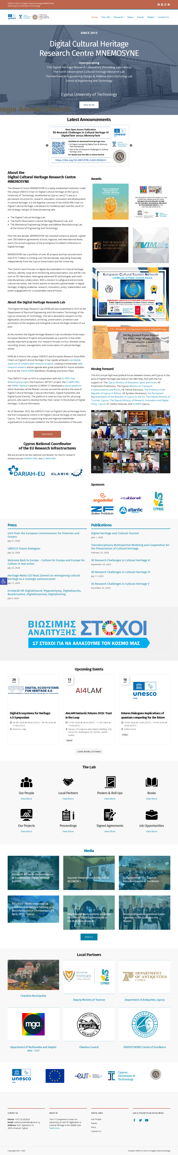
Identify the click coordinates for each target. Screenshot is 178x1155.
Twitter (162, 4)
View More (26, 798)
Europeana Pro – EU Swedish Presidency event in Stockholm (141, 879)
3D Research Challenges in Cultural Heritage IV (120, 572)
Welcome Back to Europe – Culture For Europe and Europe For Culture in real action (46, 562)
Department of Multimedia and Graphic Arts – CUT (33, 1048)
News (130, 17)
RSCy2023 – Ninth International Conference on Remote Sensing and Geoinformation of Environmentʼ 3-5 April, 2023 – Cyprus (33, 909)
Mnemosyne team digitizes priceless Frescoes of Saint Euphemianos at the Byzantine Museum (88, 917)
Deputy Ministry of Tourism (89, 999)
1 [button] (76, 161)
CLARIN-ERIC (73, 382)
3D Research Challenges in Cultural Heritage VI (120, 560)
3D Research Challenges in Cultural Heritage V (120, 583)
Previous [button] (47, 145)
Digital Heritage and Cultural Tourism (115, 533)
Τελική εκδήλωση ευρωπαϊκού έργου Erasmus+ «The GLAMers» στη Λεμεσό (144, 917)
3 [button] (84, 161)
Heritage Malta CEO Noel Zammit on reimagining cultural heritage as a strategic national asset (44, 577)
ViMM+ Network (20, 385)
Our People (96, 1119)
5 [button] (93, 161)
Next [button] (131, 145)
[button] (3, 581)
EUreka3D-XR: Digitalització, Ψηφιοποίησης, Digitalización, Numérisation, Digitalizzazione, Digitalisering (44, 592)
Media (150, 17)
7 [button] (101, 161)
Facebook (159, 4)
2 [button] (80, 161)
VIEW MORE (47, 434)
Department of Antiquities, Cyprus (145, 999)
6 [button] (97, 161)
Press (93, 1127)
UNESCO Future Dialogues (24, 548)
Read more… (55, 1128)
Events (140, 17)
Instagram (169, 4)
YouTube (165, 4)
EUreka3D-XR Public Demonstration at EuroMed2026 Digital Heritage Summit (32, 878)
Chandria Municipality (33, 995)
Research (118, 17)
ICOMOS (137, 403)
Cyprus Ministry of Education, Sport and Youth (131, 382)
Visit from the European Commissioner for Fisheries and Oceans (43, 535)
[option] (89, 145)
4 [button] (89, 161)
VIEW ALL (89, 937)
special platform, (73, 385)
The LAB (105, 17)
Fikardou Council (88, 1047)
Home (95, 17)
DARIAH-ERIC (31, 458)
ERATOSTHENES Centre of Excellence (144, 1047)
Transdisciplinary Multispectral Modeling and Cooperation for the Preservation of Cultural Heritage (130, 546)
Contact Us (163, 17)
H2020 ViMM (27, 370)
